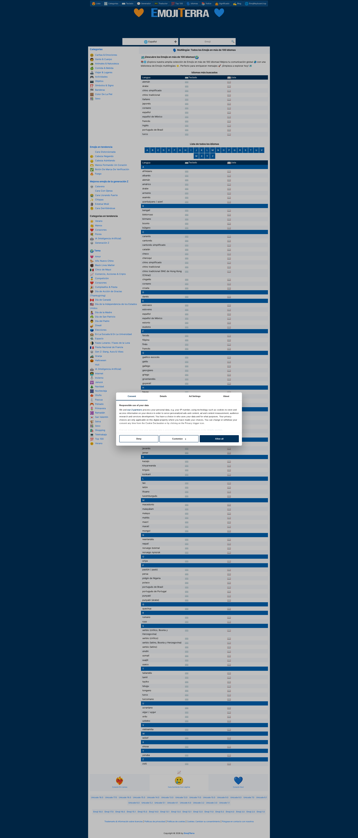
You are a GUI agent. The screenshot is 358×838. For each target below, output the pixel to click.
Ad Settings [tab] (195, 396)
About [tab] (226, 396)
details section (214, 430)
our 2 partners (134, 410)
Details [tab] (163, 396)
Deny (138, 439)
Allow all (219, 439)
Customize (177, 439)
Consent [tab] (132, 396)
